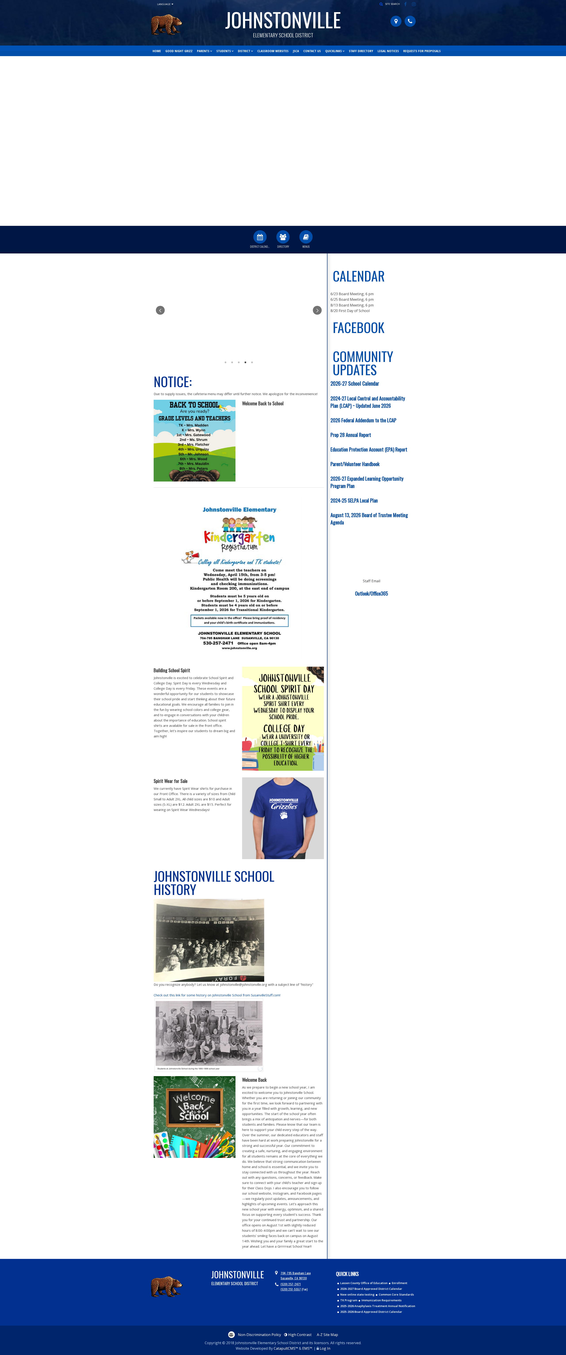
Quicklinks (333, 51)
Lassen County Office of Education (364, 1283)
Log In (325, 1348)
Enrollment (399, 1283)
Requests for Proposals (422, 51)
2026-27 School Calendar (355, 383)
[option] (283, 141)
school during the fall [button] (309, 222)
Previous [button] (4, 138)
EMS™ (307, 1348)
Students (223, 51)
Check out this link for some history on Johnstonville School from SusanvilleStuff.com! (217, 995)
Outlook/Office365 (371, 593)
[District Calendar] (260, 237)
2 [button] (232, 362)
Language (163, 4)
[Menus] (306, 237)
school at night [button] (276, 222)
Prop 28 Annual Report (351, 434)
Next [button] (562, 138)
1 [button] (225, 362)
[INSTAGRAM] (414, 4)
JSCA (296, 51)
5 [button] (252, 362)
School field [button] (283, 222)
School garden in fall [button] (296, 222)
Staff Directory (361, 51)
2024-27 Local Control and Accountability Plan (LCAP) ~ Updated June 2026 (368, 401)
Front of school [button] (289, 222)
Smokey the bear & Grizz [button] (303, 222)
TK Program (348, 1300)
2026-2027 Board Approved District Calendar (371, 1289)
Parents (203, 51)
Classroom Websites (273, 51)
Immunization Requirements (381, 1300)
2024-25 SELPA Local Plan (354, 500)
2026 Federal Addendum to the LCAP (363, 420)
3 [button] (239, 362)
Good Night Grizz (179, 51)
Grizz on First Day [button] (270, 222)
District (244, 51)
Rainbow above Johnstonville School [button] (256, 222)
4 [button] (245, 362)
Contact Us (312, 51)
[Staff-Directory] (283, 237)
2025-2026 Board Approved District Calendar (371, 1312)
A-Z (327, 1334)
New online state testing (357, 1294)
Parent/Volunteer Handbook (355, 463)
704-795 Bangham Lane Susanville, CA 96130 (296, 1275)
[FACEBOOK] (405, 4)
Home (157, 51)
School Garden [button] (263, 222)
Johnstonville (283, 21)
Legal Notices (388, 51)
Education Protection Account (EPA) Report (369, 449)
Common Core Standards (396, 1294)
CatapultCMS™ (286, 1348)
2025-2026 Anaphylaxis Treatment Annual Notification (377, 1306)
